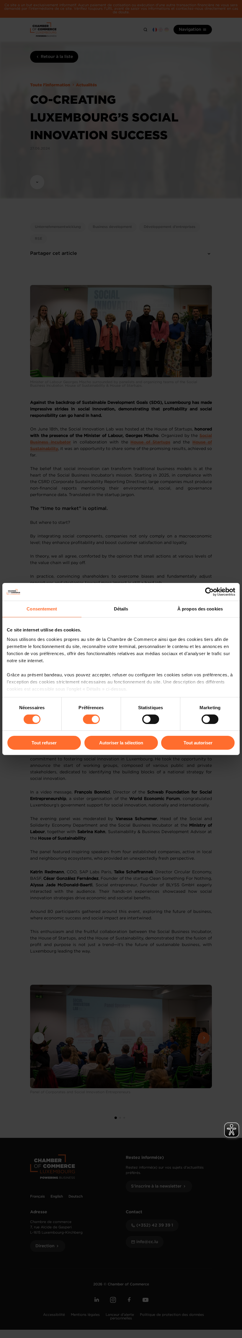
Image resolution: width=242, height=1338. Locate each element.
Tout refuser (44, 742)
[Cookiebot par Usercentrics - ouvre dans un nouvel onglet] (209, 591)
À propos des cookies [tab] (200, 608)
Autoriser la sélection (121, 742)
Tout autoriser (198, 742)
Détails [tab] (121, 608)
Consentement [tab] (42, 608)
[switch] (91, 719)
